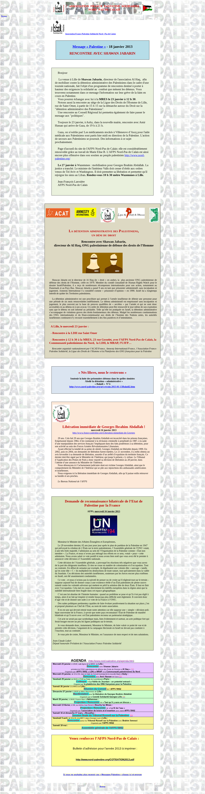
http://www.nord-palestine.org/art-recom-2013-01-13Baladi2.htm (102, 386)
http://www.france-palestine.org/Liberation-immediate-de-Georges (103, 433)
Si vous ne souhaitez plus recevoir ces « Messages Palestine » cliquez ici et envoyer (102, 774)
